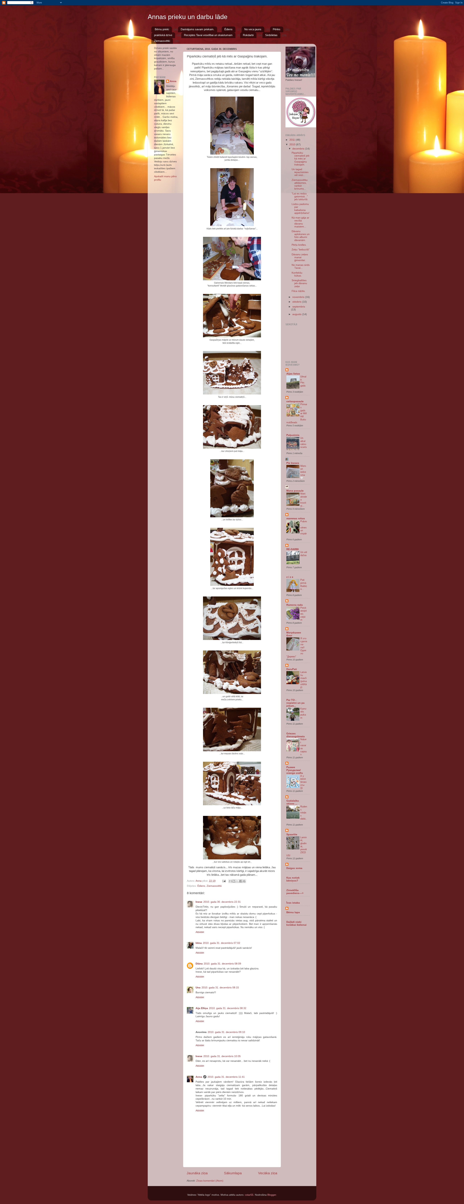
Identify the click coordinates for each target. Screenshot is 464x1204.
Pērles (276, 29)
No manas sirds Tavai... (301, 266)
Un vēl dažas (303, 554)
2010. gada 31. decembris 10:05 (222, 1056)
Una (198, 987)
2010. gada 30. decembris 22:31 (222, 902)
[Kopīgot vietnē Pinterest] (244, 881)
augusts (297, 314)
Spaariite (291, 834)
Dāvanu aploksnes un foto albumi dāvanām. (301, 236)
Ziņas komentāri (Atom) (209, 1180)
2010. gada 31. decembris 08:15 (220, 987)
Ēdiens (228, 29)
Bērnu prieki (162, 29)
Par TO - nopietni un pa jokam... (295, 703)
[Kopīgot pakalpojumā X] (237, 881)
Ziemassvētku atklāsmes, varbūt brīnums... (300, 184)
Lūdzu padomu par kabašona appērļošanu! (300, 208)
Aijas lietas (293, 373)
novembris (298, 297)
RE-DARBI (292, 549)
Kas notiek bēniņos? (293, 879)
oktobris (297, 301)
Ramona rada (294, 605)
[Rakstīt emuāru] (234, 881)
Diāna (199, 963)
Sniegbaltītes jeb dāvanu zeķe (299, 283)
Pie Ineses (292, 463)
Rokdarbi (248, 35)
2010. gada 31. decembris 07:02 (221, 943)
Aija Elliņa (202, 1008)
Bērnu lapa (293, 912)
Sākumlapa (233, 1173)
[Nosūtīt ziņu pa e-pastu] (223, 880)
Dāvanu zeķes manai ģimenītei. (300, 257)
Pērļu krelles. (299, 245)
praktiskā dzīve (163, 35)
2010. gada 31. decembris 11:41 (226, 1077)
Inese (199, 902)
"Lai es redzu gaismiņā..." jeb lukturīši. (300, 196)
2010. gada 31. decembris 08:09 (222, 963)
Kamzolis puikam (303, 713)
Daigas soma (294, 868)
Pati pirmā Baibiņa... (303, 584)
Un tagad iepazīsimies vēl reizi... (300, 172)
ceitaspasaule (295, 401)
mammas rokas (295, 518)
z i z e (289, 577)
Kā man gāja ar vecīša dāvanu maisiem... (300, 222)
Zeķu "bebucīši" (301, 249)
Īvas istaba (293, 902)
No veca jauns (252, 29)
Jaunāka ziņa (197, 1173)
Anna (199, 1077)
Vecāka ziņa (267, 1173)
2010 (292, 144)
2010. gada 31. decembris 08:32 (227, 1008)
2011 (292, 139)
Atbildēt (200, 932)
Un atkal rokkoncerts (303, 442)
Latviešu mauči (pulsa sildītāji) (303, 680)
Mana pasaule (295, 490)
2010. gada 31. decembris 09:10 (226, 1032)
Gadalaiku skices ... (292, 802)
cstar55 (249, 1194)
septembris (298, 306)
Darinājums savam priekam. (197, 29)
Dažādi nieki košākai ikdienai (296, 923)
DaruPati (291, 669)
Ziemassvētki (162, 40)
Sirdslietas (271, 35)
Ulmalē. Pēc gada (303, 381)
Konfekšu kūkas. (297, 274)
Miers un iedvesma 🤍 (303, 472)
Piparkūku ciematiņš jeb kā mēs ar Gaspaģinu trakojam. (300, 158)
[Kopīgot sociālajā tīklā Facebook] (241, 881)
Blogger (271, 1194)
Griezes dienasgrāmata (295, 735)
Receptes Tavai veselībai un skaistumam (208, 35)
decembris (298, 148)
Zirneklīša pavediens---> (294, 892)
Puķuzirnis (292, 435)
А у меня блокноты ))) (303, 782)
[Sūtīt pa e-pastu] (230, 881)
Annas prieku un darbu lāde (187, 16)
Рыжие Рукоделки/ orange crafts (294, 770)
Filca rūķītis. (298, 291)
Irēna (199, 943)
